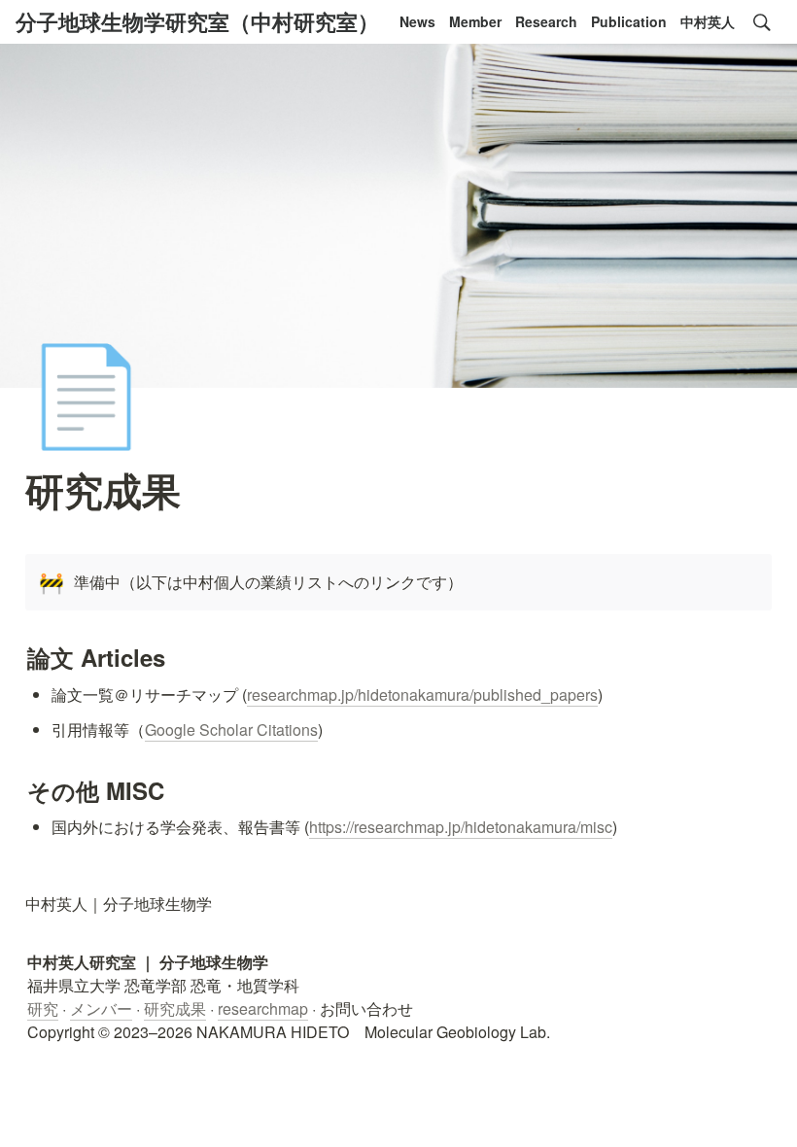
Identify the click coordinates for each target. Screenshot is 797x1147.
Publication (629, 21)
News (417, 21)
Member (475, 21)
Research (546, 21)
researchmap (263, 1008)
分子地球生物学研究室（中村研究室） (197, 21)
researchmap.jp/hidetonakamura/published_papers (422, 694)
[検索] (762, 22)
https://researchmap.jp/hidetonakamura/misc (460, 827)
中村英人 (707, 21)
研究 (42, 1008)
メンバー (101, 1008)
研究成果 (175, 1008)
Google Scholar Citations (231, 729)
